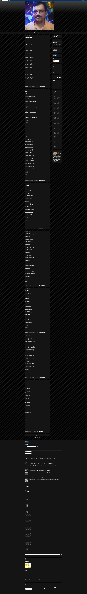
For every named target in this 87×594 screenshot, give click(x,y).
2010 (54, 147)
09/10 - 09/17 (56, 109)
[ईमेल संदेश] (39, 86)
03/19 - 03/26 (56, 127)
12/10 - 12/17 (56, 101)
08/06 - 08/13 (56, 113)
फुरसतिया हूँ (27, 233)
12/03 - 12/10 (56, 102)
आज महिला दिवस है (27, 467)
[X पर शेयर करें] (42, 86)
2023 (54, 96)
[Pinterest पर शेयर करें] (44, 86)
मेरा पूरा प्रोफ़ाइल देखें (55, 161)
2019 (54, 138)
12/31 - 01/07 (56, 97)
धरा (26, 136)
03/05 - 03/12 (28, 515)
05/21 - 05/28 (56, 119)
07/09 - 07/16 (28, 529)
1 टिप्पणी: (35, 431)
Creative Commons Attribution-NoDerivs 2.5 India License (57, 45)
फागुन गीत (27, 290)
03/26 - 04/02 (28, 520)
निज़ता (27, 491)
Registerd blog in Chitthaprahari (56, 37)
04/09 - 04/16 (56, 124)
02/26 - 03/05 (56, 132)
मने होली (27, 185)
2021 (54, 136)
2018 (26, 506)
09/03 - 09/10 (28, 534)
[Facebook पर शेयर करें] (43, 86)
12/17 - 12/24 (28, 544)
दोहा (26, 91)
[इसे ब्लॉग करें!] (41, 86)
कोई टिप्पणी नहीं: (36, 86)
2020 (54, 137)
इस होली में (27, 335)
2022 (54, 135)
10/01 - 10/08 (56, 108)
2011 (54, 146)
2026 (54, 92)
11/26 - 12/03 (56, 103)
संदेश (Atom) (38, 437)
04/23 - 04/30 (56, 123)
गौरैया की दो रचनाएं (29, 37)
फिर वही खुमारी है (26, 476)
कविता (25, 457)
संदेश (54, 60)
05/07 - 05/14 (56, 122)
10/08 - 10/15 (56, 107)
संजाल (29, 478)
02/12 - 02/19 (56, 133)
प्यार (53, 72)
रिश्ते (34, 32)
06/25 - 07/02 (56, 117)
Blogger (44, 592)
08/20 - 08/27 (56, 112)
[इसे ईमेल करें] (40, 86)
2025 (26, 549)
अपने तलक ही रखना (27, 483)
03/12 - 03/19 (56, 129)
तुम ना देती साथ (26, 462)
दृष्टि (31, 32)
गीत (37, 32)
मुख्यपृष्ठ (25, 488)
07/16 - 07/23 (56, 114)
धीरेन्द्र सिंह (58, 152)
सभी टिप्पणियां (55, 61)
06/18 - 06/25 (56, 118)
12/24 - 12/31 (56, 98)
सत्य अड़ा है (27, 32)
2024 (26, 548)
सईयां (40, 32)
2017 (54, 141)
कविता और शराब (26, 469)
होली (26, 382)
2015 (54, 142)
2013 (54, 143)
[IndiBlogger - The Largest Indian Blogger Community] (28, 568)
